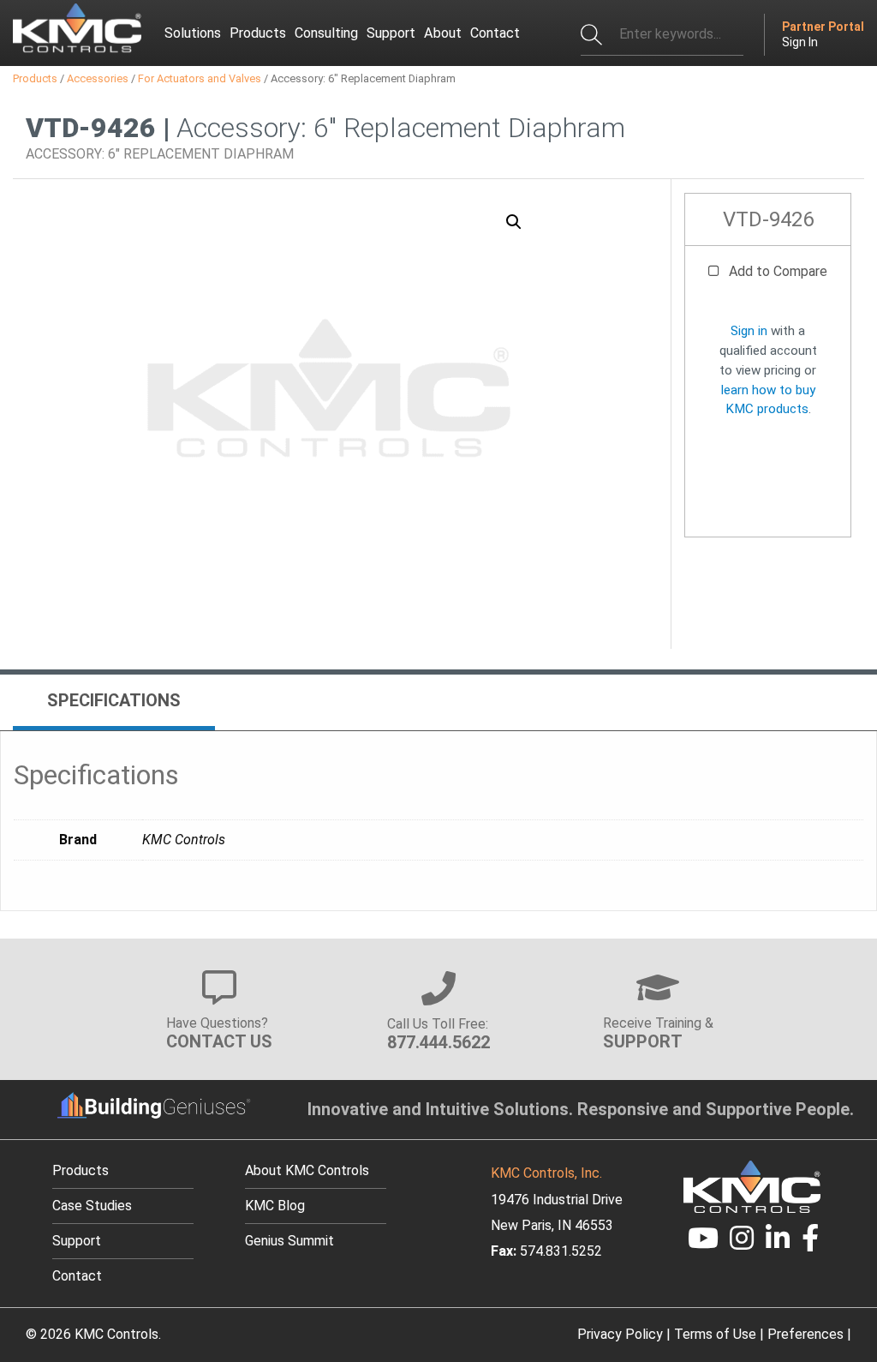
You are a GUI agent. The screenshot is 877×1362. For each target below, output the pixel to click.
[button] (513, 222)
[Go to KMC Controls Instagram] (742, 1243)
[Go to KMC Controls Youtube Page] (703, 1243)
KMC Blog (275, 1205)
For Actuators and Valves (199, 78)
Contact (77, 1276)
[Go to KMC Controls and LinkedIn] (777, 1243)
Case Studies (92, 1205)
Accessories (97, 78)
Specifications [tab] (114, 700)
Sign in (749, 331)
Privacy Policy (620, 1334)
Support (76, 1241)
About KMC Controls (307, 1170)
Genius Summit (289, 1241)
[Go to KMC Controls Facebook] (810, 1243)
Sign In (800, 42)
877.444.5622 (438, 1042)
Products (35, 78)
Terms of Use (715, 1334)
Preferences (805, 1334)
